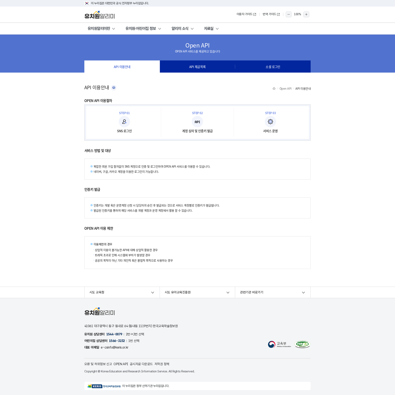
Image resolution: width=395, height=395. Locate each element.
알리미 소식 (180, 28)
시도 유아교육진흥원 (178, 292)
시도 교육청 (96, 292)
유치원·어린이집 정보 (140, 28)
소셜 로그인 (273, 66)
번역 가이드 (269, 14)
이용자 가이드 (245, 14)
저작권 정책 (162, 364)
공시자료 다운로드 (141, 364)
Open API (286, 88)
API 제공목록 (197, 66)
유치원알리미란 (99, 28)
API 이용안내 (122, 66)
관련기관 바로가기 (251, 292)
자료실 (209, 28)
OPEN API (121, 364)
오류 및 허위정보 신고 (98, 364)
